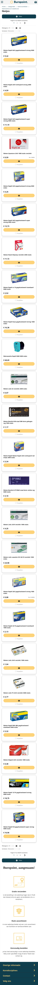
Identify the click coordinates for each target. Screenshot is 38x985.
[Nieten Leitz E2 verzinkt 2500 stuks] (19, 379)
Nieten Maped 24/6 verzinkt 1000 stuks (16, 760)
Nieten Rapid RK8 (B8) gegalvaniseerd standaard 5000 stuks (15, 726)
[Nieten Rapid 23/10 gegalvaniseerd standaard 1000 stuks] (19, 616)
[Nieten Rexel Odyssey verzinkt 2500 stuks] (19, 245)
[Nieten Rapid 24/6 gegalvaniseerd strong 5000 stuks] (19, 176)
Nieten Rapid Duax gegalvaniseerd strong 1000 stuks (19, 322)
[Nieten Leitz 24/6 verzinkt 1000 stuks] (19, 650)
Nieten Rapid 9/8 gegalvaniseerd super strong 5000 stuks (18, 828)
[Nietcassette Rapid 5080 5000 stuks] (19, 346)
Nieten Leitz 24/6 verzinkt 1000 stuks (15, 660)
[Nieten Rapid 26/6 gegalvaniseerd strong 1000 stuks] (19, 582)
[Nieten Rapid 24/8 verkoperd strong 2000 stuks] (19, 75)
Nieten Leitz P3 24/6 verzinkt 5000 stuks (16, 693)
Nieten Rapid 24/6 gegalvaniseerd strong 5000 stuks (18, 187)
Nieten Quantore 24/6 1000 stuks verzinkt (17, 153)
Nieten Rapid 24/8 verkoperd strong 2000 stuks (17, 85)
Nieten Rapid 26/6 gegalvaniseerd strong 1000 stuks (18, 592)
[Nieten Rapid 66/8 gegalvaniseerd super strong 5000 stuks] (19, 109)
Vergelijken (20, 63)
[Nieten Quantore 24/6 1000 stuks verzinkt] (19, 144)
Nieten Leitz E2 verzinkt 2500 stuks (15, 389)
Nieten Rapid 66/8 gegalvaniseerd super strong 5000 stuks (16, 120)
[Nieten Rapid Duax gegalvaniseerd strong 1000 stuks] (19, 312)
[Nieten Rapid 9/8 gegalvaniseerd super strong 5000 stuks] (19, 817)
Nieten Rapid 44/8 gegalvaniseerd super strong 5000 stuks (16, 221)
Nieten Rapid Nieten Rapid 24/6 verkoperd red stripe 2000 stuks (18, 456)
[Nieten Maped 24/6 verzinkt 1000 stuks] (19, 750)
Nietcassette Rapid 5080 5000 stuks (15, 356)
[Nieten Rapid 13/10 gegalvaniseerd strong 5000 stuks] (19, 783)
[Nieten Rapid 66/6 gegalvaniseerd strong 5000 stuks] (19, 40)
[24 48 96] (11, 28)
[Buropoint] (19, 3)
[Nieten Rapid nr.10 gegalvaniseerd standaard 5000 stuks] (19, 278)
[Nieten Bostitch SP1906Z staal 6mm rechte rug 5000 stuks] (19, 480)
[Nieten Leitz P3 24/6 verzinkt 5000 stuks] (19, 683)
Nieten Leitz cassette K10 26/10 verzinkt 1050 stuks (18, 558)
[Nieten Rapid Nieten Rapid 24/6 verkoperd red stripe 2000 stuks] (19, 446)
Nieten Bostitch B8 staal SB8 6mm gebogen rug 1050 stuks (17, 422)
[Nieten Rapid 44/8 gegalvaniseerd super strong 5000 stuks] (19, 211)
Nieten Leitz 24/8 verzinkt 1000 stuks (15, 524)
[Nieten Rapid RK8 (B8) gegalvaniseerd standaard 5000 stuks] (19, 716)
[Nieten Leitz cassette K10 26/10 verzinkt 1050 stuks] (19, 547)
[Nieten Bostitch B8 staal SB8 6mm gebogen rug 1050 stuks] (19, 411)
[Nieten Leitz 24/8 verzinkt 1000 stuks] (19, 515)
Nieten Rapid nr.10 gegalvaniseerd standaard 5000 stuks (18, 288)
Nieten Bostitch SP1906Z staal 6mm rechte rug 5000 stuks (19, 491)
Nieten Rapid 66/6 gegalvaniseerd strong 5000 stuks (18, 51)
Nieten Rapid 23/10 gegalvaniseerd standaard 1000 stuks (18, 627)
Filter (20, 16)
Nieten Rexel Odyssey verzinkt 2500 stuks (17, 255)
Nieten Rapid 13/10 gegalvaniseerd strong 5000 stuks (17, 793)
